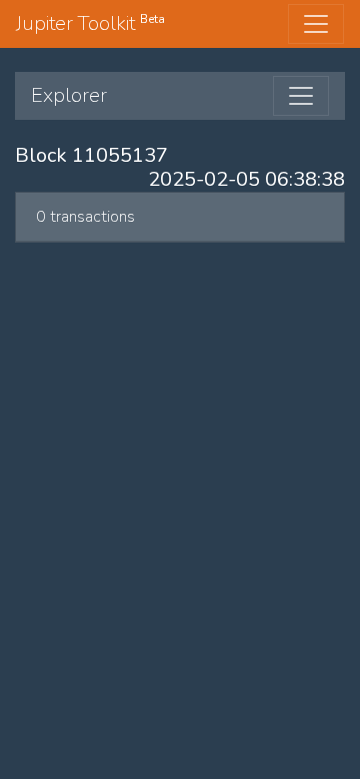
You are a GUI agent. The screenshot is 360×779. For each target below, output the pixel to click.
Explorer (69, 95)
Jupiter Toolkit (90, 23)
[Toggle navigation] (316, 24)
